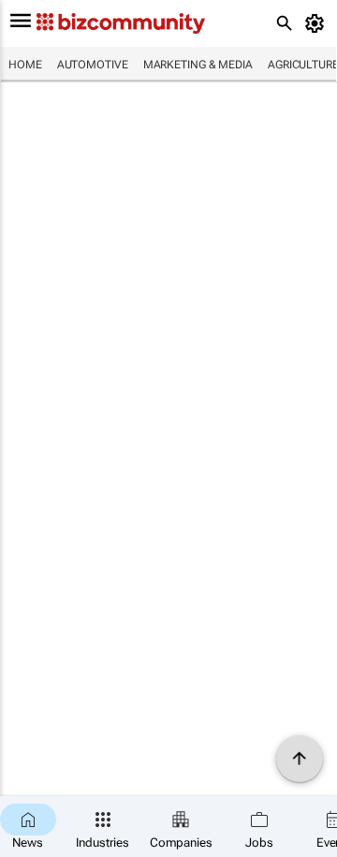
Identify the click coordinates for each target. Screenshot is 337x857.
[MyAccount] (317, 23)
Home (25, 64)
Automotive (92, 64)
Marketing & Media (198, 64)
